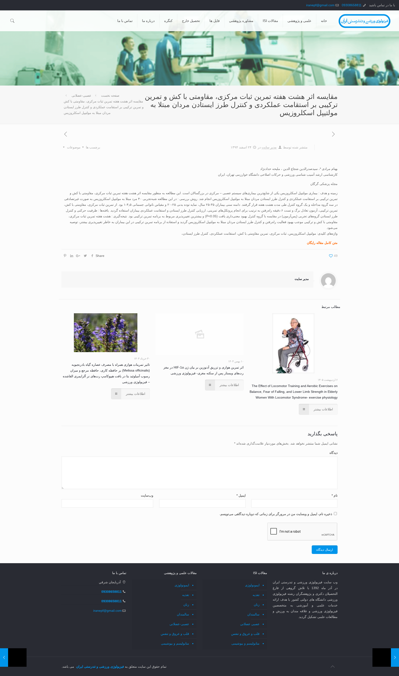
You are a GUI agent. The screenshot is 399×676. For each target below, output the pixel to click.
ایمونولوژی (252, 585)
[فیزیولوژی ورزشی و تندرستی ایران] (364, 20)
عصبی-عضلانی (81, 95)
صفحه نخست (110, 95)
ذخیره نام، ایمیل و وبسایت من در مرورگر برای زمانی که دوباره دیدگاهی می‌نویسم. (276, 514)
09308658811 (352, 5)
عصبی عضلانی (250, 624)
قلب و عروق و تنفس (245, 634)
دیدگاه (333, 453)
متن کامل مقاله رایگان (322, 243)
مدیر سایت (269, 147)
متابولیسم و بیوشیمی (245, 643)
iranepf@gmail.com (320, 5)
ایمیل (240, 495)
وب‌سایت (147, 495)
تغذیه (256, 595)
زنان (257, 604)
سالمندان (253, 614)
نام (335, 495)
